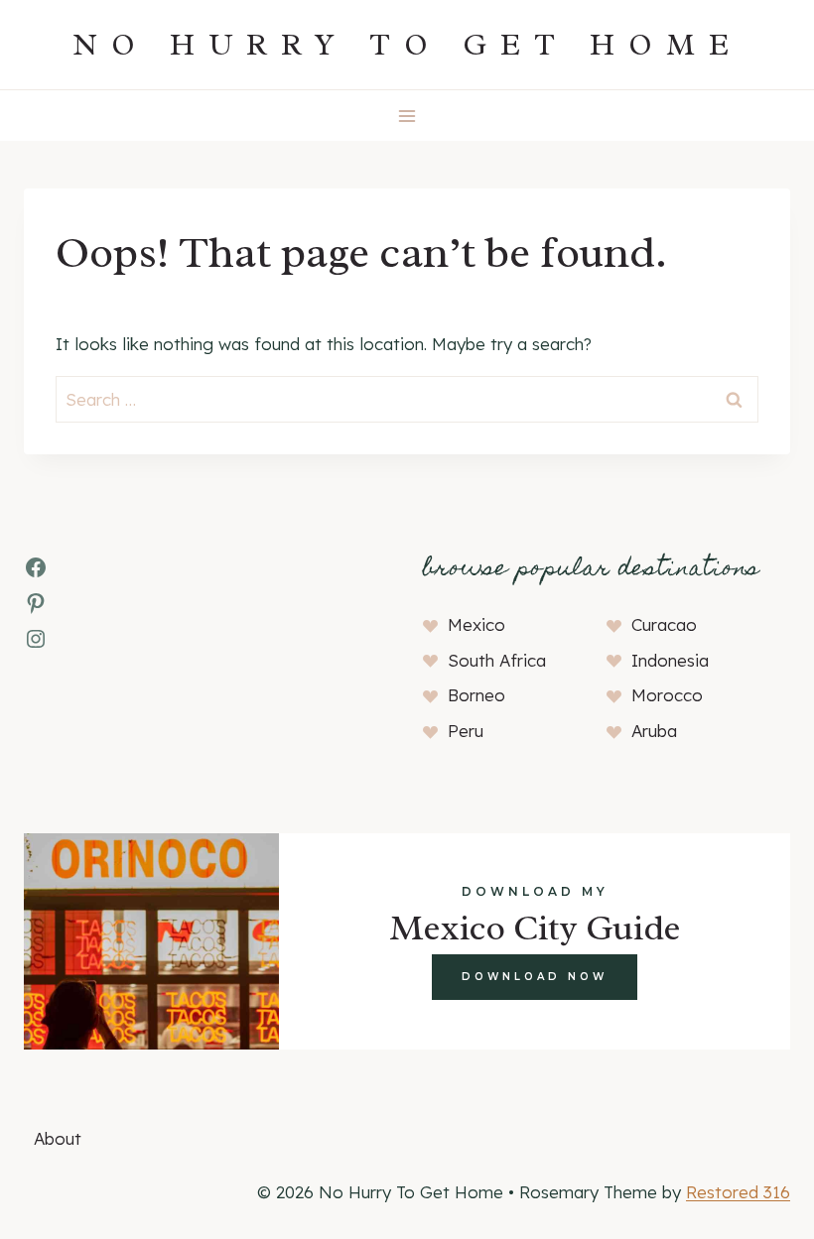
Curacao (664, 624)
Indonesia (670, 660)
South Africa (497, 660)
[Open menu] (407, 115)
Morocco (667, 694)
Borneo (476, 694)
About (57, 1138)
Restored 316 (738, 1191)
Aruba (654, 730)
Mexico (476, 624)
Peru (465, 730)
